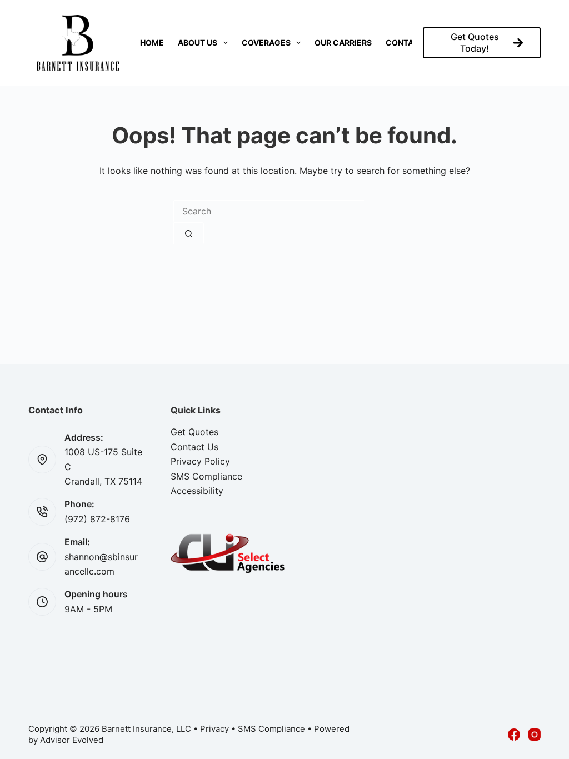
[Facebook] (514, 734)
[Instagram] (534, 734)
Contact (405, 42)
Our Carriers (343, 42)
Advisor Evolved (71, 740)
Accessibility (197, 490)
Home (152, 42)
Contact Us (194, 446)
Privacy (214, 728)
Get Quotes (194, 431)
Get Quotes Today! (475, 42)
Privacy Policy (200, 461)
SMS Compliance (206, 476)
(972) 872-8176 (97, 519)
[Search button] (188, 233)
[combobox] (268, 211)
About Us (197, 42)
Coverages (266, 42)
